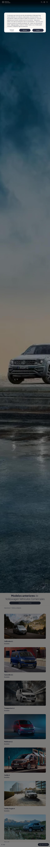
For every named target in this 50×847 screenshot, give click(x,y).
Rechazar (25, 30)
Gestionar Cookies (12, 30)
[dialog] (25, 423)
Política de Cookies (15, 24)
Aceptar (38, 30)
